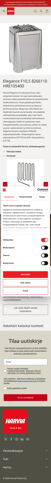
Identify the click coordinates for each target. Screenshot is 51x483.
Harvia (7, 467)
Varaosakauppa (13, 450)
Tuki (5, 459)
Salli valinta (25, 283)
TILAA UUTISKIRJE (25, 397)
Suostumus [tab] (9, 197)
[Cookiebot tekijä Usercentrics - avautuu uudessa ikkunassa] (37, 190)
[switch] (44, 248)
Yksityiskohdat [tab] (25, 197)
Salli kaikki (25, 274)
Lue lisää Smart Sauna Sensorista (25, 310)
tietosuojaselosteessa (27, 381)
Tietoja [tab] (42, 197)
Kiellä (25, 291)
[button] (4, 11)
